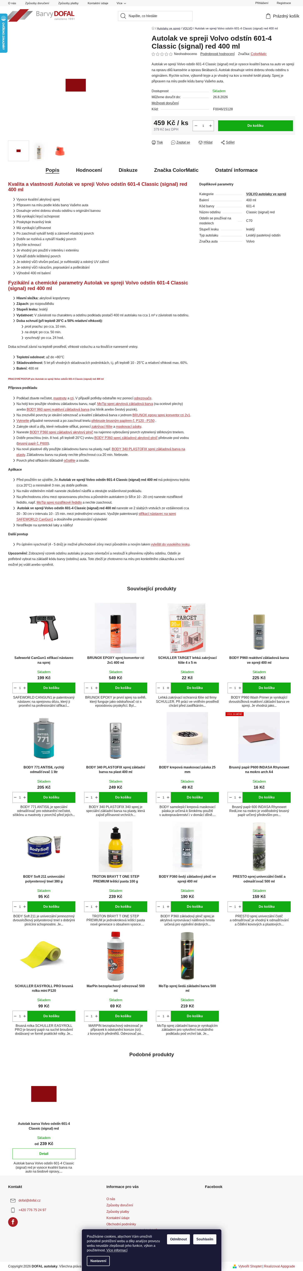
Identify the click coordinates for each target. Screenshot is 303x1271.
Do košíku (255, 125)
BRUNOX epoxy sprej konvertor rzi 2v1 (161, 415)
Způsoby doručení (37, 3)
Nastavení (98, 1261)
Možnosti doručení (165, 103)
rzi (72, 398)
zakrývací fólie (101, 426)
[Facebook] (13, 1222)
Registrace (284, 3)
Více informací (116, 1250)
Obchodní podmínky (121, 1224)
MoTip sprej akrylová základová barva (125, 404)
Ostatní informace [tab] (236, 170)
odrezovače (142, 398)
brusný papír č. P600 (32, 443)
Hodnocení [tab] (89, 170)
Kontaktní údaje (98, 3)
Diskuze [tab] (128, 170)
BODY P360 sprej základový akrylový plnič (61, 432)
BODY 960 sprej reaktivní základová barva (58, 409)
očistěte (69, 460)
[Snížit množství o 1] (196, 126)
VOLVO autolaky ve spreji (266, 194)
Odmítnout (178, 1239)
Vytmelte (22, 420)
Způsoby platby (68, 3)
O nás (12, 3)
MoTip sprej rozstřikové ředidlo (59, 502)
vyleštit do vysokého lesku (170, 544)
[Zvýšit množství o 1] (210, 126)
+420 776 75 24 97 (32, 1210)
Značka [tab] (176, 170)
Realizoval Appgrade (279, 1266)
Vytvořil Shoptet (250, 1266)
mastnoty (60, 398)
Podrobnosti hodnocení (217, 54)
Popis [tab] (52, 170)
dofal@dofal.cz (30, 1200)
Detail (43, 1153)
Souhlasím (204, 1239)
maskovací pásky (128, 426)
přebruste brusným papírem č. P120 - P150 (123, 420)
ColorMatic (259, 54)
